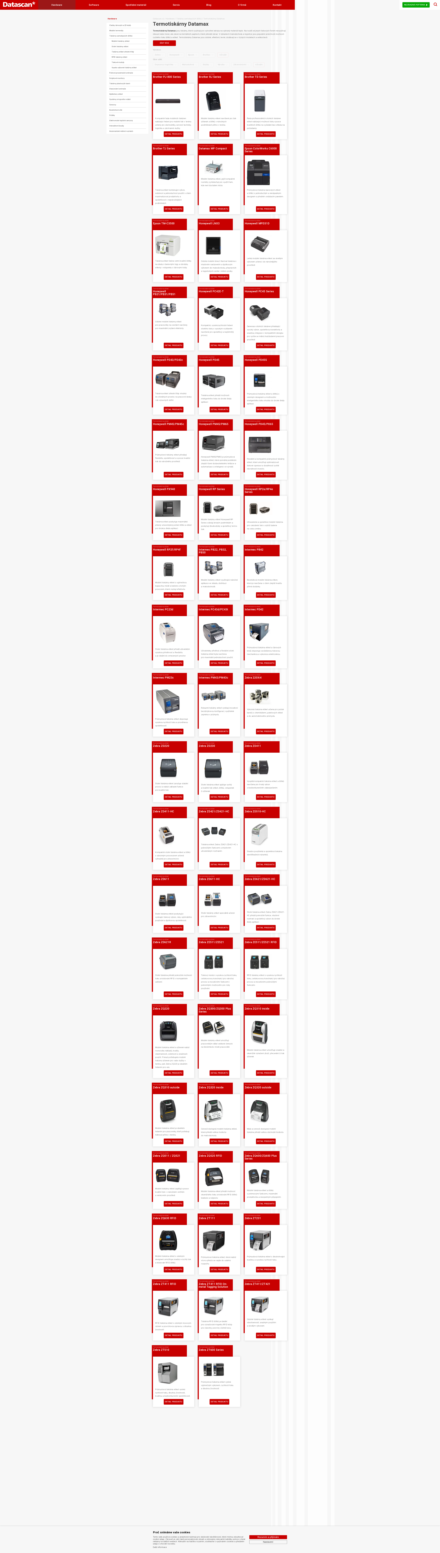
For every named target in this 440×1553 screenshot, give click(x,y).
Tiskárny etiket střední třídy (123, 52)
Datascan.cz (158, 19)
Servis (176, 5)
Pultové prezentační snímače (121, 73)
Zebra (159, 55)
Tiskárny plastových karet (119, 83)
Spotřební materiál (136, 5)
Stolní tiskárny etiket (120, 46)
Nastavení (268, 1542)
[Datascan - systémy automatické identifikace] (19, 4)
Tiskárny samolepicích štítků (120, 36)
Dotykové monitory (117, 78)
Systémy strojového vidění (120, 99)
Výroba (222, 64)
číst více (164, 43)
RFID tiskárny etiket (119, 57)
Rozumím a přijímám (268, 1537)
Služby (207, 64)
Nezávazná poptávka (414, 5)
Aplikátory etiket (116, 94)
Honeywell (175, 55)
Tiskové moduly (118, 62)
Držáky (112, 115)
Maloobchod (189, 64)
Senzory (112, 105)
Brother (208, 55)
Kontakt (277, 5)
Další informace (160, 1547)
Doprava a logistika (165, 64)
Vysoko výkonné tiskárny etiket (124, 68)
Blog (208, 5)
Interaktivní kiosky (116, 126)
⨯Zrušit (223, 55)
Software (94, 5)
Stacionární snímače (117, 89)
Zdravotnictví (241, 64)
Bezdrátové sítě (115, 110)
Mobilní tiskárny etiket (120, 41)
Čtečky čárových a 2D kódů (120, 25)
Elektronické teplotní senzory (121, 120)
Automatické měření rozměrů (121, 131)
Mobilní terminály (116, 31)
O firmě (242, 5)
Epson (192, 55)
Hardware (56, 5)
